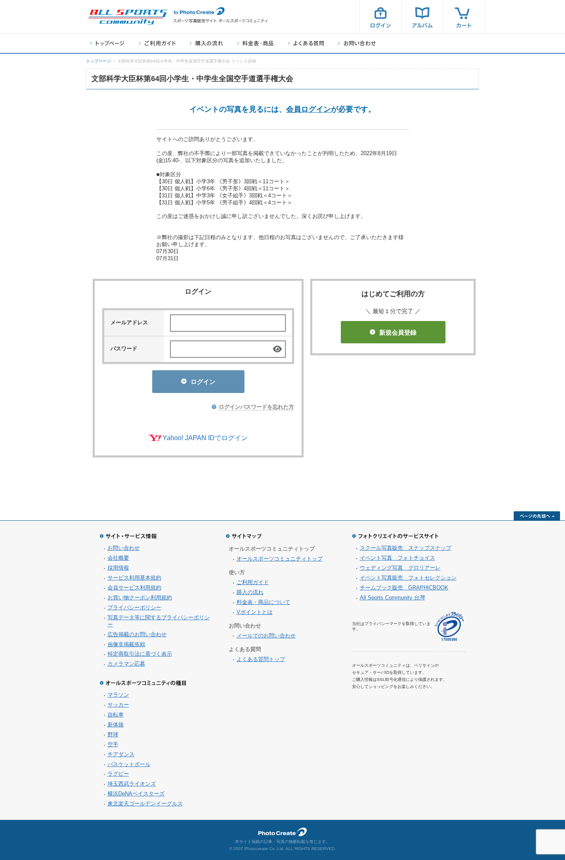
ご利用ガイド (157, 43)
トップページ (107, 43)
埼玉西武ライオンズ (132, 784)
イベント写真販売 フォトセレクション (408, 578)
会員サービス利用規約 (134, 588)
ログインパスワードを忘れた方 (256, 407)
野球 (113, 734)
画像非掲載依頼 (126, 644)
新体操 (116, 724)
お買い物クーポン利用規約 (140, 597)
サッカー (118, 705)
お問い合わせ (357, 43)
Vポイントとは (255, 612)
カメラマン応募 (126, 664)
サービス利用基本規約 (134, 578)
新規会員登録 (398, 332)
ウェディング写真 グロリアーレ (400, 568)
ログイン (380, 16)
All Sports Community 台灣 (392, 597)
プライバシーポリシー (134, 607)
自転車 (116, 714)
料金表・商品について (263, 602)
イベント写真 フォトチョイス (397, 558)
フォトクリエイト (282, 831)
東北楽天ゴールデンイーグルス (145, 803)
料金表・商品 (255, 43)
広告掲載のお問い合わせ (137, 634)
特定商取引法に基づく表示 (140, 654)
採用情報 (118, 568)
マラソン (118, 695)
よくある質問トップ (261, 659)
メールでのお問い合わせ (266, 635)
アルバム (422, 16)
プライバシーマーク (449, 626)
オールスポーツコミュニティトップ (280, 559)
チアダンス (121, 754)
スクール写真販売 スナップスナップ (405, 548)
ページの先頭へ (537, 515)
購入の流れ (206, 43)
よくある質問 (306, 43)
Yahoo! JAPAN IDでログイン (205, 437)
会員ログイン (308, 109)
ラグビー (118, 774)
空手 (113, 744)
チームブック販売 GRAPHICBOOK (404, 588)
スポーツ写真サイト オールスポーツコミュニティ (127, 17)
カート (464, 16)
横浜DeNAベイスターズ (136, 794)
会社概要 (118, 558)
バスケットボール (129, 764)
